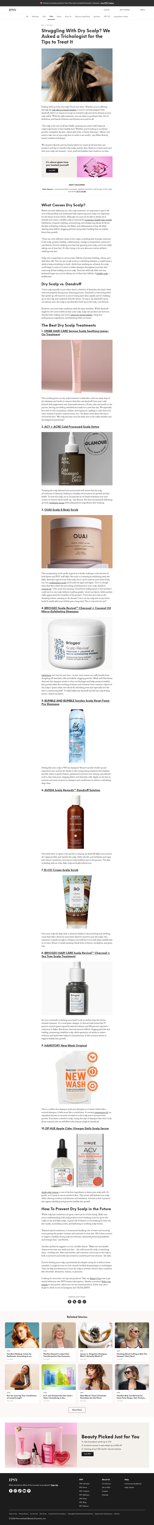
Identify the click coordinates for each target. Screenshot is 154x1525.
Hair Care (49, 25)
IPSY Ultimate (84, 1484)
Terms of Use (13, 1514)
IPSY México (84, 1506)
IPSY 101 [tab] (107, 16)
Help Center (129, 1487)
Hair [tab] (51, 16)
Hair (42, 25)
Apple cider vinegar (50, 1192)
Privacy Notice (23, 1514)
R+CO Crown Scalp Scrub (60, 870)
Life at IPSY (106, 1487)
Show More (77, 1410)
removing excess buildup (81, 314)
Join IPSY (52, 170)
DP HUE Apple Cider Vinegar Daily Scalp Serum (77, 1128)
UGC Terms (43, 1514)
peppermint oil (101, 1112)
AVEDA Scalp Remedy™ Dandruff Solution (72, 790)
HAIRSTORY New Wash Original (65, 1045)
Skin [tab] (44, 16)
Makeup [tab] (35, 16)
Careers (105, 1491)
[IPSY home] (12, 10)
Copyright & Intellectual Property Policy (80, 1514)
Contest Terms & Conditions (57, 1514)
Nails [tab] (59, 16)
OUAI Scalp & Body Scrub (61, 509)
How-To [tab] (68, 16)
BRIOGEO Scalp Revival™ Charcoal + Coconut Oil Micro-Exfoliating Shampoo (76, 609)
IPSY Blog (82, 1502)
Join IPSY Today (107, 3)
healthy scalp (102, 273)
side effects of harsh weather (64, 109)
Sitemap (105, 1495)
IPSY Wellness (84, 1495)
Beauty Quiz (95, 1278)
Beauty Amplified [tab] (82, 16)
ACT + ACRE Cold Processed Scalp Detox (71, 426)
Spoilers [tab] (96, 16)
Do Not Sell (34, 1514)
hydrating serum (57, 502)
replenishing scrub (57, 582)
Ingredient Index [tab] (121, 16)
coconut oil (46, 588)
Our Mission (106, 1484)
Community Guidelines (133, 1484)
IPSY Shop (83, 1499)
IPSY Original (84, 1491)
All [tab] (27, 16)
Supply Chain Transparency (103, 1514)
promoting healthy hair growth (98, 219)
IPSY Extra (83, 1487)
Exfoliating (46, 675)
